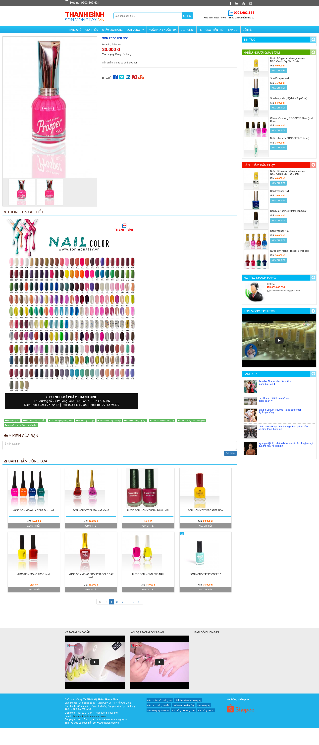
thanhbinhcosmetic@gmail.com (284, 290)
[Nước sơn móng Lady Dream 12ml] (34, 488)
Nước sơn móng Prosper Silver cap (289, 230)
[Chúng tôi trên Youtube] (243, 3)
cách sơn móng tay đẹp (110, 420)
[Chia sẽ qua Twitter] (121, 76)
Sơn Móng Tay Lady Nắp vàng (91, 510)
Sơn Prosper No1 (279, 58)
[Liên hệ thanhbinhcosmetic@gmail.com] (251, 3)
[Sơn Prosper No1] (256, 69)
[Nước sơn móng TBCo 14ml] (34, 552)
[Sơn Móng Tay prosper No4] (206, 488)
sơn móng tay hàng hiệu (62, 420)
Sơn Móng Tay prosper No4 (205, 510)
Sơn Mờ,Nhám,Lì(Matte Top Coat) (288, 78)
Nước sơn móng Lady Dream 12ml (33, 510)
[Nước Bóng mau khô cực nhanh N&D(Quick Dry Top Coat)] (256, 149)
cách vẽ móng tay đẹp (136, 420)
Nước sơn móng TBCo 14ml (34, 574)
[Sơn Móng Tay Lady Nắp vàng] (91, 488)
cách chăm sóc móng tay (163, 420)
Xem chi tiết (33, 525)
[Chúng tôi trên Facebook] (231, 3)
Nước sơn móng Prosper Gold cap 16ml (90, 575)
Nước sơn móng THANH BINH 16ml (148, 510)
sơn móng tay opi (86, 420)
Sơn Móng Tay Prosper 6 (205, 574)
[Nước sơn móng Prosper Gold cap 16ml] (91, 552)
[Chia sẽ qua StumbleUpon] (141, 76)
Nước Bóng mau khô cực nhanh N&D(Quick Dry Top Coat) (287, 139)
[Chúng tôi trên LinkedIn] (237, 3)
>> (139, 601)
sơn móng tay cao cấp (35, 420)
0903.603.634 (277, 287)
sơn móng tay (13, 420)
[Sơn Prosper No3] (50, 107)
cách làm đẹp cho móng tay (192, 420)
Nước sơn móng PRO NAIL (148, 574)
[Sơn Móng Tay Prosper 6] (206, 552)
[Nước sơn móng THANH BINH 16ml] (148, 488)
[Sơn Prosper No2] (256, 221)
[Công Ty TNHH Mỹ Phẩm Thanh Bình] (84, 15)
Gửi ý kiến (230, 453)
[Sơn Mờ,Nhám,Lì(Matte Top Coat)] (256, 89)
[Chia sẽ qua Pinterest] (134, 76)
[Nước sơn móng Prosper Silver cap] (256, 241)
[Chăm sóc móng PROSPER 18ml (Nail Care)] (256, 109)
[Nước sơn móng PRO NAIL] (148, 552)
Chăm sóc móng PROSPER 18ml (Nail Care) (291, 99)
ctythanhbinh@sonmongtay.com (89, 716)
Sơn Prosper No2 (279, 210)
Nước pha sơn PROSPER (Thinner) (289, 118)
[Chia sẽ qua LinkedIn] (128, 76)
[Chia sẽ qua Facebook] (115, 76)
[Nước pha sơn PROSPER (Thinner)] (256, 129)
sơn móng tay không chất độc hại (22, 425)
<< (100, 601)
